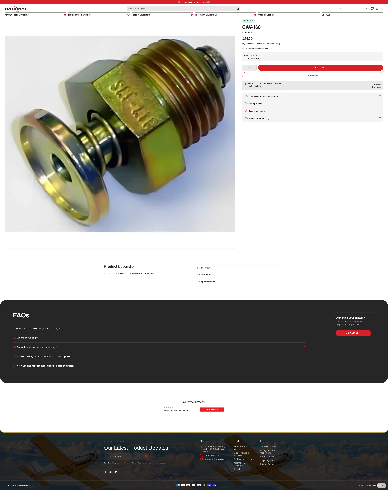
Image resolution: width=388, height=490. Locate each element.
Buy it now (313, 75)
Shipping (245, 48)
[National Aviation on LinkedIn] (116, 472)
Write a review (212, 409)
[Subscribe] (146, 456)
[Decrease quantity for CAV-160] (244, 68)
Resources (359, 9)
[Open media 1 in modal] (120, 134)
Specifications (206, 281)
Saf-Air (248, 32)
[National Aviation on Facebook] (105, 472)
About (342, 9)
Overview (203, 268)
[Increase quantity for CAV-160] (254, 68)
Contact (349, 9)
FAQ (366, 9)
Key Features (205, 274)
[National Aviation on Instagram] (110, 472)
